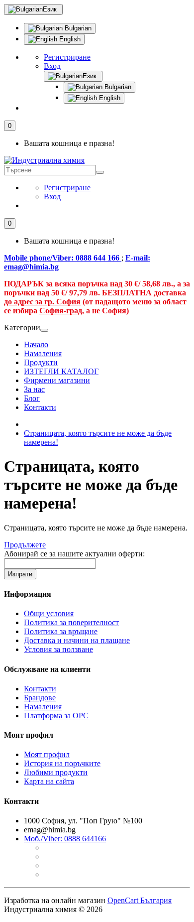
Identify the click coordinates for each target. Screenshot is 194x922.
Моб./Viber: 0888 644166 (65, 838)
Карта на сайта (49, 781)
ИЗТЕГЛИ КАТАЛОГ (61, 371)
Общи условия (49, 613)
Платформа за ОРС (56, 715)
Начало (36, 344)
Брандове (40, 697)
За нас (34, 389)
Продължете (25, 544)
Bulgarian (77, 28)
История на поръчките (62, 763)
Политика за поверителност (71, 622)
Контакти (40, 407)
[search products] (100, 172)
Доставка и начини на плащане (77, 640)
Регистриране (67, 57)
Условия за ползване (58, 649)
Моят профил (47, 754)
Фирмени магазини (57, 380)
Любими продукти (56, 772)
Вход (52, 66)
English (69, 39)
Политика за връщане (60, 631)
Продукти (41, 362)
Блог (32, 398)
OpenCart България (139, 900)
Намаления (43, 353)
